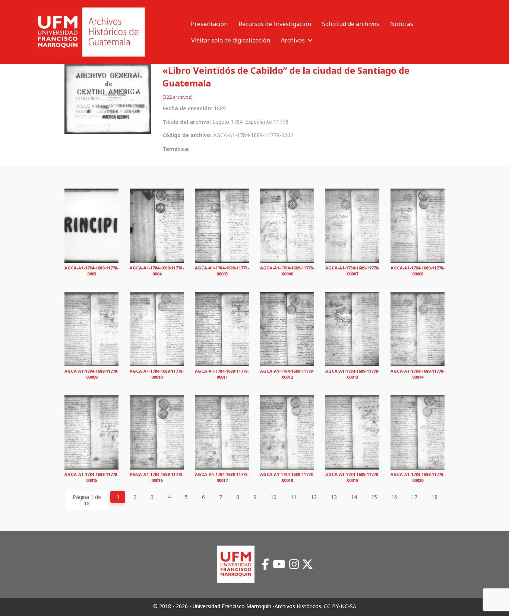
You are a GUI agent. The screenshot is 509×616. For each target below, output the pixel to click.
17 (414, 496)
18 (434, 496)
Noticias (401, 24)
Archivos (293, 40)
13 (334, 496)
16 (394, 496)
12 (314, 496)
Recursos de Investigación (274, 24)
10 (273, 496)
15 (374, 496)
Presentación (209, 24)
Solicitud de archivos (350, 24)
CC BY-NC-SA (340, 606)
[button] (310, 40)
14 (354, 496)
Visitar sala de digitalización (230, 40)
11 (294, 496)
